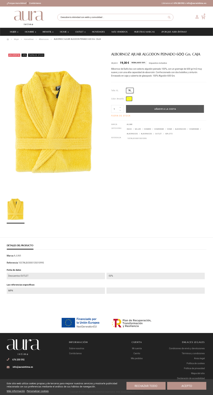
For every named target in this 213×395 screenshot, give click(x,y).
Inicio (129, 129)
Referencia (116, 138)
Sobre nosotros (76, 348)
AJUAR (129, 124)
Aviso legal (199, 358)
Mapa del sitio (198, 373)
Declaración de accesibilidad (191, 378)
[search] (169, 17)
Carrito (136, 353)
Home (169, 129)
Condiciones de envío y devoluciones (187, 348)
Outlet (158, 134)
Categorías (116, 128)
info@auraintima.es (196, 3)
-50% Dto (169, 134)
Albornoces (180, 129)
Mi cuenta (137, 348)
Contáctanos (35, 3)
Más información (16, 391)
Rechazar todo (146, 386)
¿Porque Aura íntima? (17, 3)
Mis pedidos (137, 358)
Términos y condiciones (193, 353)
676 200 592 (179, 3)
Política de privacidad (194, 368)
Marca (114, 124)
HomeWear (159, 129)
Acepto (187, 386)
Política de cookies (196, 363)
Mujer (138, 129)
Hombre (147, 129)
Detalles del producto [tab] (20, 245)
